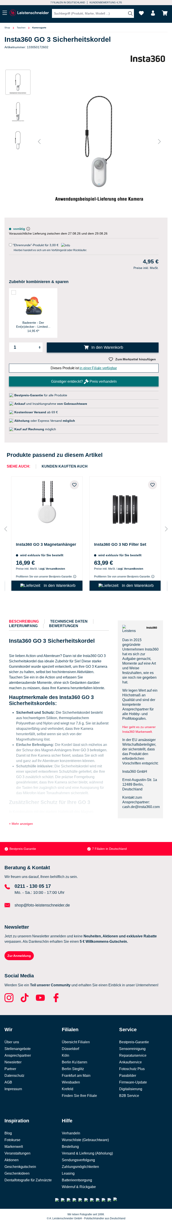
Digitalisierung (130, 1089)
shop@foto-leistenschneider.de (42, 905)
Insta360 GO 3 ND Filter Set (120, 544)
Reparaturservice (132, 1055)
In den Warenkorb (106, 347)
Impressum (13, 1089)
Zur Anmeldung (19, 955)
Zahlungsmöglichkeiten (80, 1167)
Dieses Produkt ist (84, 368)
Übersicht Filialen (76, 1042)
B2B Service (129, 1096)
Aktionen (11, 1160)
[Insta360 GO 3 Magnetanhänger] (46, 508)
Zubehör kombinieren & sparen (39, 281)
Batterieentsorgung (77, 1180)
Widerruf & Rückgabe (79, 1187)
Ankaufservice (130, 1062)
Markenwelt (13, 1146)
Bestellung (70, 1146)
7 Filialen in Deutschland (67, 2)
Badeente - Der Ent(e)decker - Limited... (33, 324)
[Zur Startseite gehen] (29, 13)
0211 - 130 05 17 (33, 886)
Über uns (11, 1042)
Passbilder (127, 1075)
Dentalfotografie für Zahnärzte (28, 1180)
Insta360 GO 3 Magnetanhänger (46, 544)
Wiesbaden (71, 1082)
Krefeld (67, 1089)
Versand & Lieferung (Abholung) (87, 1153)
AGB (8, 1082)
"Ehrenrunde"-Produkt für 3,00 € (35, 245)
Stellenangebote (17, 1049)
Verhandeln (71, 1133)
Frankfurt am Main (76, 1075)
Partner (10, 1069)
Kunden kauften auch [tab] (65, 466)
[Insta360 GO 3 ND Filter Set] (125, 508)
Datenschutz (14, 1075)
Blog (8, 1133)
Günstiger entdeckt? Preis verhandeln (84, 381)
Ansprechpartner (17, 1055)
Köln (65, 1055)
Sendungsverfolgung (78, 1160)
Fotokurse (12, 1140)
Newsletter (13, 1062)
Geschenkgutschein (20, 1167)
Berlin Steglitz (73, 1069)
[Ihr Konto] (153, 13)
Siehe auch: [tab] (18, 466)
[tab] (24, 621)
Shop (7, 27)
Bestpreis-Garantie (22, 848)
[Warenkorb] (164, 13)
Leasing (68, 1173)
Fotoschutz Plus (132, 1069)
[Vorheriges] (39, 141)
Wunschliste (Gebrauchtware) (85, 1140)
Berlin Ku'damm (74, 1062)
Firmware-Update (133, 1082)
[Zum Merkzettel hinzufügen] (74, 484)
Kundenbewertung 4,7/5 (106, 2)
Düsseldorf (70, 1049)
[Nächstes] (159, 141)
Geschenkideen (17, 1173)
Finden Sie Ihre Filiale (79, 1096)
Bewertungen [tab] (63, 626)
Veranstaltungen (17, 1153)
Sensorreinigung (132, 1049)
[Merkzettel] (141, 13)
